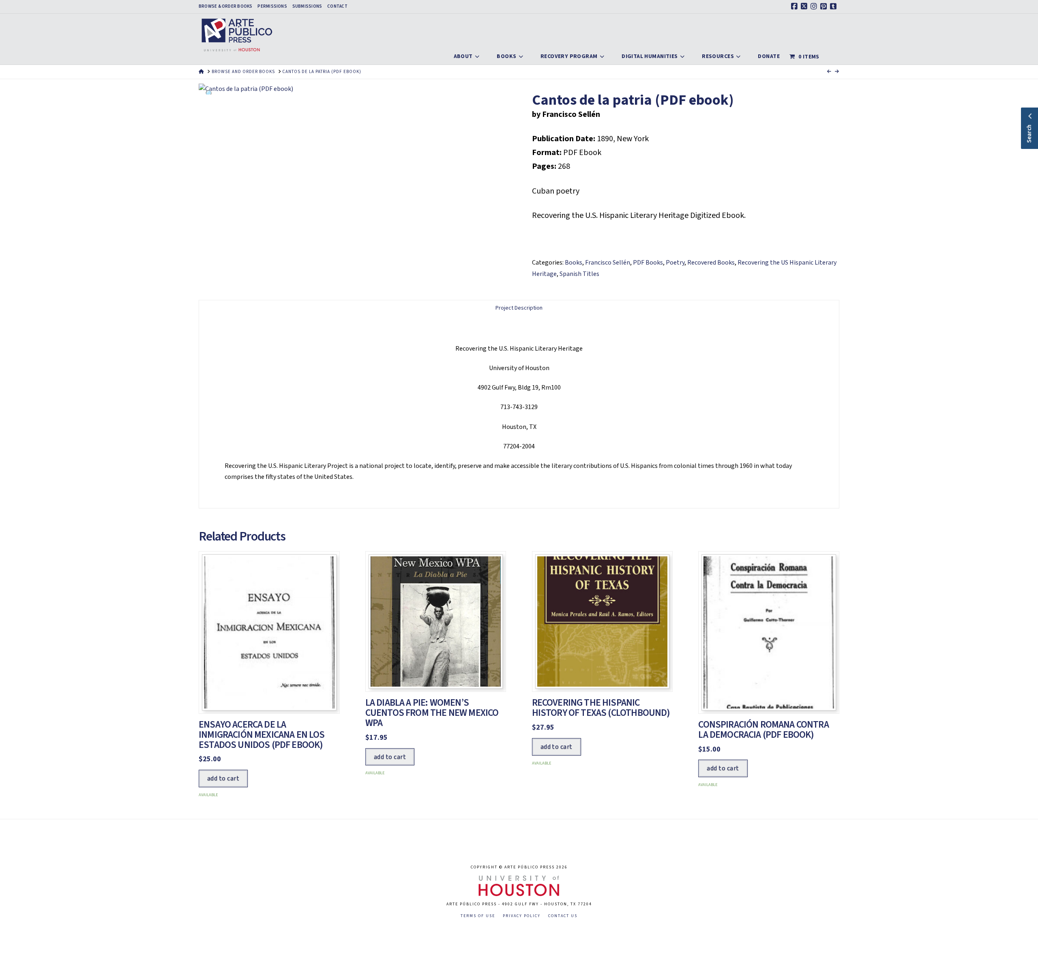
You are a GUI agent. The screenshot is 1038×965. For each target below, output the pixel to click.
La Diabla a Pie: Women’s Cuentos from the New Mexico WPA (432, 713)
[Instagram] (815, 6)
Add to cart (223, 778)
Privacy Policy (521, 916)
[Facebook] (795, 6)
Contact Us (562, 916)
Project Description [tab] (519, 308)
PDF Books (648, 262)
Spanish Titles (579, 273)
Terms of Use (478, 916)
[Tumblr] (834, 6)
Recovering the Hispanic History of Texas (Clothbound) (601, 707)
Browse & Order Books (225, 6)
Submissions (307, 6)
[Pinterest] (825, 6)
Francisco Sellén (607, 262)
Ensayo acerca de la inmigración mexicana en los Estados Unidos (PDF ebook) (262, 735)
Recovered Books (711, 262)
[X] (805, 6)
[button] (210, 94)
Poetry (675, 262)
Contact (337, 6)
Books (573, 262)
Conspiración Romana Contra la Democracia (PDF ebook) (763, 729)
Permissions (272, 6)
